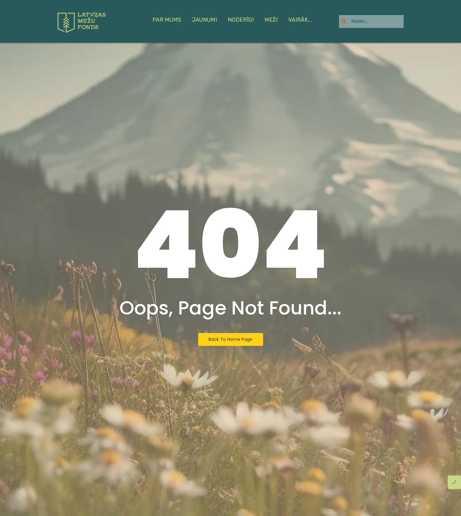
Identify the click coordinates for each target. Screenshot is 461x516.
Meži (271, 19)
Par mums (166, 19)
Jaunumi (204, 19)
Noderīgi (241, 19)
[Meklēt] (343, 21)
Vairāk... (300, 19)
